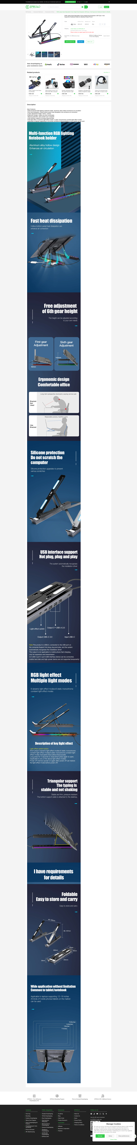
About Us (76, 1113)
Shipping (66, 28)
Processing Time (67, 36)
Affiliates (60, 1126)
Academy (60, 1113)
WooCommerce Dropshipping (46, 1124)
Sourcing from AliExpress (45, 1121)
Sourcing (28, 1113)
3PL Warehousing (30, 1131)
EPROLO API (45, 1136)
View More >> (107, 72)
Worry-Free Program (31, 1120)
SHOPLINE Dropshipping (45, 1133)
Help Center (61, 1118)
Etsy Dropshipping (46, 1118)
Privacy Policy (113, 1139)
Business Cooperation (63, 1128)
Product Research (62, 1120)
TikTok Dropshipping (47, 1116)
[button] (100, 24)
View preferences (123, 1136)
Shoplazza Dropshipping (45, 1130)
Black (75, 24)
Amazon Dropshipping (47, 1127)
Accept (100, 1136)
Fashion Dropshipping (31, 1118)
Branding (28, 1116)
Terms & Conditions (79, 1124)
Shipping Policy (78, 1122)
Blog (59, 1116)
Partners (60, 1130)
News (75, 1118)
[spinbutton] (102, 24)
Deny (110, 1136)
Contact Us (77, 1116)
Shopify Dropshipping (47, 1113)
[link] (28, 11)
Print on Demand (30, 1129)
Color (66, 21)
